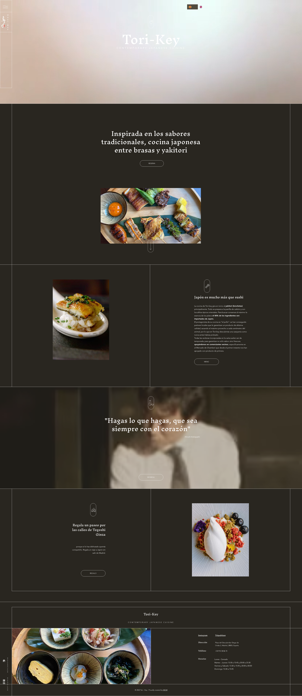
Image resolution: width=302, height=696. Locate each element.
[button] (5, 7)
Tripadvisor (220, 635)
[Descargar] (151, 21)
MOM (165, 690)
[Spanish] (192, 6)
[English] (203, 6)
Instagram (203, 635)
